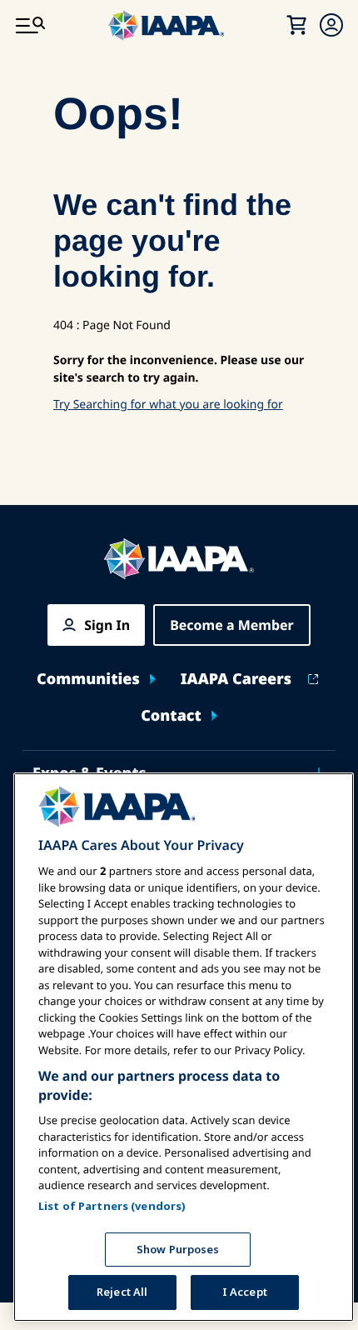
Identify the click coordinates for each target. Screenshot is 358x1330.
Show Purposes (178, 1249)
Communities (88, 679)
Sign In (107, 625)
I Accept (244, 1291)
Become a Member (232, 625)
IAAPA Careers (236, 679)
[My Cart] (296, 25)
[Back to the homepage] (179, 558)
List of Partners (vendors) (112, 1205)
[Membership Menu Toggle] (331, 25)
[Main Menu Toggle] (30, 25)
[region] (183, 1047)
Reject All (122, 1291)
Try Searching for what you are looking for (168, 404)
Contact (171, 716)
